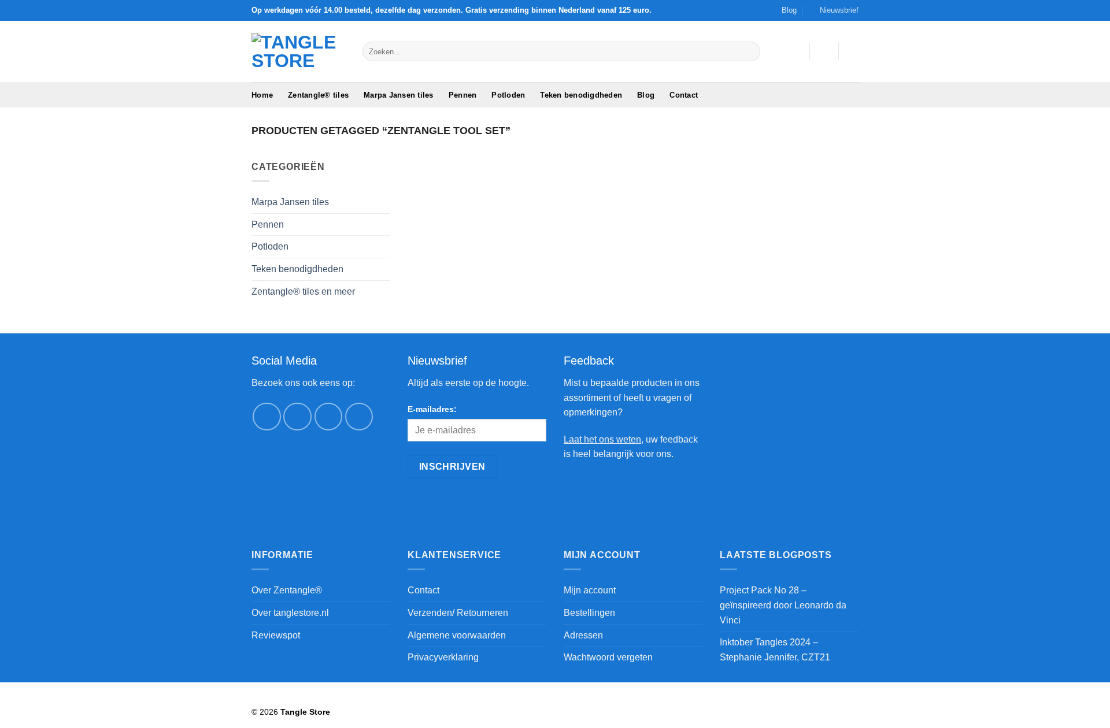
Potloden (508, 95)
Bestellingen (589, 613)
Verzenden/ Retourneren (458, 613)
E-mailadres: (432, 409)
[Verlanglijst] (796, 51)
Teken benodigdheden (581, 95)
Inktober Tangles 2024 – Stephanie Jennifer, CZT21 (775, 649)
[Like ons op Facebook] (267, 417)
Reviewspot (275, 635)
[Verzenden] (749, 51)
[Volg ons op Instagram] (297, 417)
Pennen (463, 95)
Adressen (583, 635)
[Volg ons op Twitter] (328, 417)
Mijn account (590, 590)
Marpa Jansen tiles (399, 95)
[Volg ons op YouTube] (359, 417)
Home (262, 95)
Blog (789, 10)
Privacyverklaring (443, 657)
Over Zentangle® (286, 590)
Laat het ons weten (602, 439)
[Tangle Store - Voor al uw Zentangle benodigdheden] (298, 51)
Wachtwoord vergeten (608, 657)
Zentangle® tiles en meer (303, 291)
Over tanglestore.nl (290, 613)
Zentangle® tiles (318, 95)
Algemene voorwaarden (457, 635)
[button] (834, 10)
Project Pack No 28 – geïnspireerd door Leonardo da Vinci (783, 605)
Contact (683, 95)
